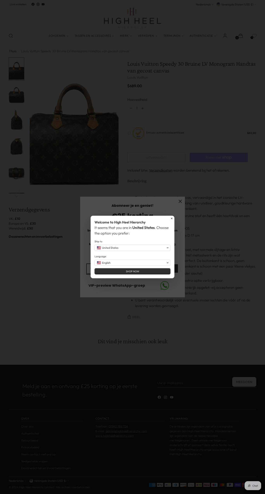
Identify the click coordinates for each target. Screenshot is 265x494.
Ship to (98, 241)
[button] (132, 248)
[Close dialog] (172, 218)
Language (100, 256)
